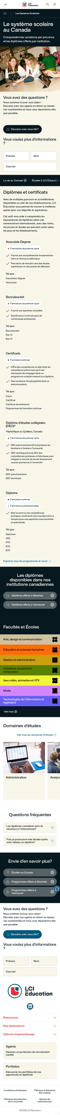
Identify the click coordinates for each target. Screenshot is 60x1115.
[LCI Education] (30, 4)
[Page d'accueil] (30, 997)
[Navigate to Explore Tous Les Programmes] (30, 262)
